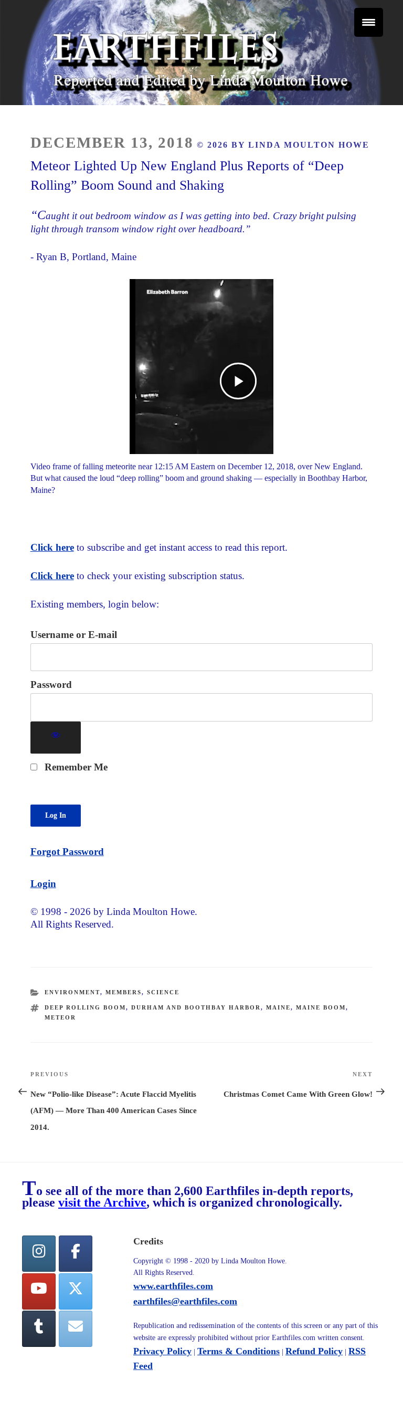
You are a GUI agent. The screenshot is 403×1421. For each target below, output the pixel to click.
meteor (60, 1017)
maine (278, 1007)
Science (163, 992)
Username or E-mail (73, 634)
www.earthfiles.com (173, 1286)
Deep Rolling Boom (85, 1007)
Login (43, 883)
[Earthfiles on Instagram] (39, 1253)
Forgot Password (67, 851)
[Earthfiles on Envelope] (75, 1329)
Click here (52, 547)
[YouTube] (39, 1291)
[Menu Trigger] (368, 22)
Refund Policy (314, 1351)
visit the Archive (102, 1202)
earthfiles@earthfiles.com (185, 1301)
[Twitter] (75, 1291)
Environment (72, 992)
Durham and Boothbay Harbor (196, 1007)
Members (123, 992)
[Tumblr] (39, 1329)
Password (51, 684)
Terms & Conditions (238, 1351)
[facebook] (75, 1253)
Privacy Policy (162, 1351)
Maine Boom (321, 1007)
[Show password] (55, 738)
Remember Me (75, 767)
